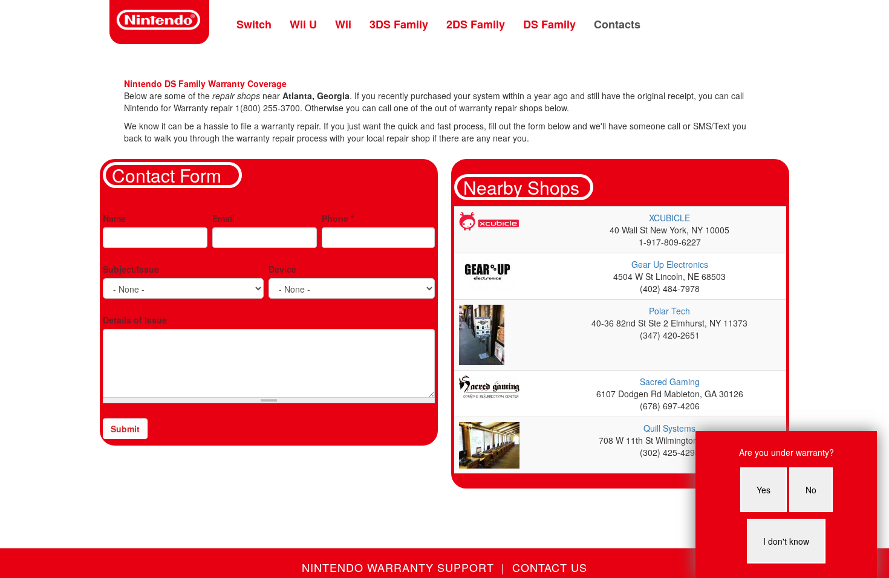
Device (282, 269)
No (811, 490)
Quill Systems (669, 428)
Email (223, 218)
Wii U (303, 24)
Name (114, 218)
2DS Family (475, 24)
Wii (343, 24)
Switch (254, 24)
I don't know (786, 541)
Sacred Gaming (670, 381)
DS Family (549, 24)
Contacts (617, 24)
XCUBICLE (669, 218)
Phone (338, 218)
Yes (763, 490)
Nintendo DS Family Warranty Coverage (205, 83)
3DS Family (399, 24)
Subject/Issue (131, 269)
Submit (125, 429)
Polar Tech (669, 311)
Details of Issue (135, 320)
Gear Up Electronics (669, 264)
